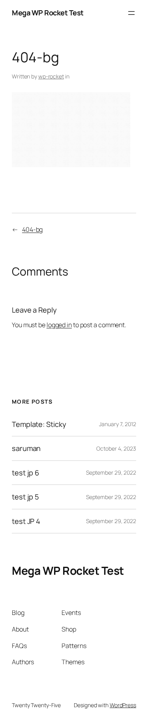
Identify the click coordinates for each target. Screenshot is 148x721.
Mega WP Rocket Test (48, 12)
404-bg (32, 229)
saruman (26, 448)
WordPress (123, 705)
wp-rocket (51, 76)
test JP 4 (26, 521)
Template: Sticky (39, 424)
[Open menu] (131, 13)
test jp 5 (25, 497)
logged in (59, 324)
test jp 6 (25, 473)
